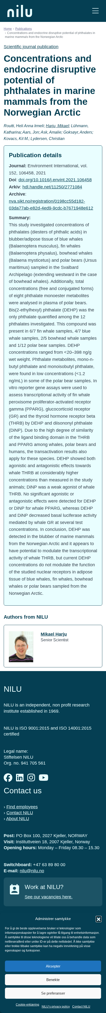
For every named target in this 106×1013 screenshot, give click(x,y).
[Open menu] (95, 11)
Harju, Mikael (57, 126)
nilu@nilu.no (32, 870)
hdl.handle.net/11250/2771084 (52, 186)
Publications (23, 29)
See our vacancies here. (48, 896)
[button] (98, 918)
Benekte (53, 980)
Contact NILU (81, 1006)
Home (8, 29)
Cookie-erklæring (27, 1004)
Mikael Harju (54, 634)
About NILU (17, 818)
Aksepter (53, 966)
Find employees (22, 806)
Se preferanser (53, 993)
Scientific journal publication (31, 46)
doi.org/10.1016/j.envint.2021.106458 (55, 179)
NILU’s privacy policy (56, 1006)
